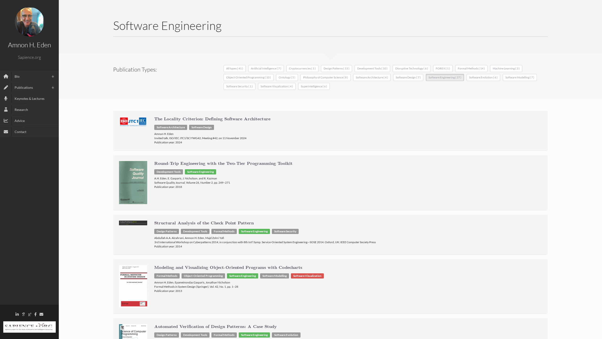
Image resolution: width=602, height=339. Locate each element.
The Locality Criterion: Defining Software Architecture (212, 119)
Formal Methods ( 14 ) (471, 68)
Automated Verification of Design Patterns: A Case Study (215, 327)
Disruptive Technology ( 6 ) (411, 68)
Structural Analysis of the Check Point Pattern (204, 223)
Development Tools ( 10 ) (372, 68)
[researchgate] (30, 314)
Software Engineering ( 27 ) (444, 77)
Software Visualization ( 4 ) (277, 86)
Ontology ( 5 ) (287, 77)
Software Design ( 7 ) (408, 77)
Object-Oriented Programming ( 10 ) (248, 77)
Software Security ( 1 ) (239, 86)
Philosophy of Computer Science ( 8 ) (325, 77)
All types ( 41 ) (234, 68)
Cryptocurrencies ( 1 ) (302, 68)
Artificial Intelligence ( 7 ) (266, 68)
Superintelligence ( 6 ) (314, 86)
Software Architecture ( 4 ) (372, 77)
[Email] (41, 314)
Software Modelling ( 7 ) (519, 77)
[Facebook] (35, 314)
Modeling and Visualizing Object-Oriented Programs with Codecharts (228, 267)
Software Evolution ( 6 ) (483, 77)
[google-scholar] (23, 314)
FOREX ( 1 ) (443, 68)
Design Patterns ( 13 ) (336, 68)
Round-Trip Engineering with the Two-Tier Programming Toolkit (223, 163)
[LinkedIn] (17, 314)
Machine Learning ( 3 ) (506, 68)
